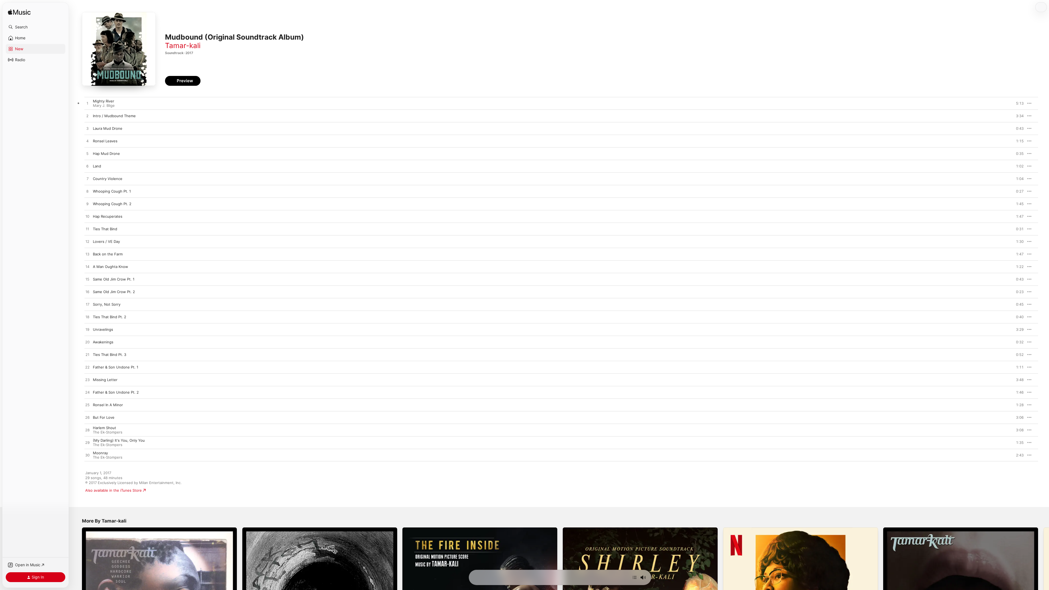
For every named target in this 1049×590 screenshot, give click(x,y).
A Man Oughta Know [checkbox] (110, 266)
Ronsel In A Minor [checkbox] (108, 405)
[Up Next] (634, 577)
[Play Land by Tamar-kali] (87, 166)
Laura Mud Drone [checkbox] (107, 128)
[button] (35, 27)
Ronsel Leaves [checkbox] (105, 141)
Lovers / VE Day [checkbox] (106, 241)
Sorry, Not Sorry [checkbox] (106, 304)
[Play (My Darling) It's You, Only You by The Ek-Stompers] (87, 442)
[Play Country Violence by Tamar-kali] (87, 178)
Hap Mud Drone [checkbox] (106, 153)
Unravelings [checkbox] (103, 329)
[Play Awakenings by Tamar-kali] (87, 342)
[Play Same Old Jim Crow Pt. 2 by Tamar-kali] (87, 292)
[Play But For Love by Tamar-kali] (87, 417)
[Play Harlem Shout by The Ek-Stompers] (87, 430)
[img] (19, 12)
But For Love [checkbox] (103, 417)
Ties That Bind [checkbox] (105, 229)
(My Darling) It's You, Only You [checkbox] (119, 440)
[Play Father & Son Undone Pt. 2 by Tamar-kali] (87, 392)
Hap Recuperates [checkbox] (107, 216)
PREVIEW (1018, 103)
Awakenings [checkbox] (103, 342)
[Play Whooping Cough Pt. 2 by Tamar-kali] (87, 204)
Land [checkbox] (97, 166)
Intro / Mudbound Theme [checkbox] (114, 116)
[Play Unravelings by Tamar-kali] (87, 329)
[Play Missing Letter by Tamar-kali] (87, 379)
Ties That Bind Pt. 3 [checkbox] (109, 354)
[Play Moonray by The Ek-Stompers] (87, 455)
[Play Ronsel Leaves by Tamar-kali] (87, 141)
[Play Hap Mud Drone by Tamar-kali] (87, 153)
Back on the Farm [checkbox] (108, 254)
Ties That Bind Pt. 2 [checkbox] (109, 317)
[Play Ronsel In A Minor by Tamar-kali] (87, 405)
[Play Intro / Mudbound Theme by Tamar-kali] (87, 116)
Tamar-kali (183, 45)
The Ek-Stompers (107, 432)
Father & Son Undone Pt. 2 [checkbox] (116, 392)
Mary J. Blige (104, 105)
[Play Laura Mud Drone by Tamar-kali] (87, 128)
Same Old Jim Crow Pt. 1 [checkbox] (113, 279)
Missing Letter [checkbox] (105, 379)
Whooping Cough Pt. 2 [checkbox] (112, 204)
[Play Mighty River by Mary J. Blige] (87, 103)
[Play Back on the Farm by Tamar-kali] (87, 254)
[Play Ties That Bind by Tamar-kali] (87, 229)
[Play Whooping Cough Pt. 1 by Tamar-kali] (87, 191)
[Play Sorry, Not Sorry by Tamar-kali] (87, 304)
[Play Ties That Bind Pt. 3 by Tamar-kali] (87, 354)
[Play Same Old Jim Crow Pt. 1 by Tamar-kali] (87, 279)
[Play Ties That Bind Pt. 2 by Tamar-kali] (87, 317)
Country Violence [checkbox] (107, 178)
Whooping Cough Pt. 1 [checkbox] (112, 191)
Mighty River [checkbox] (103, 101)
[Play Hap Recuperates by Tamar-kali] (87, 216)
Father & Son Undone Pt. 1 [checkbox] (115, 367)
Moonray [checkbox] (100, 453)
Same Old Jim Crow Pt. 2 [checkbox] (114, 292)
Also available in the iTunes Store (113, 490)
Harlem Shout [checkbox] (104, 428)
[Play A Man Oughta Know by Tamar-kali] (87, 266)
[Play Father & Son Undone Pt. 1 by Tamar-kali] (87, 367)
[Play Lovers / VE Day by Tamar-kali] (87, 241)
